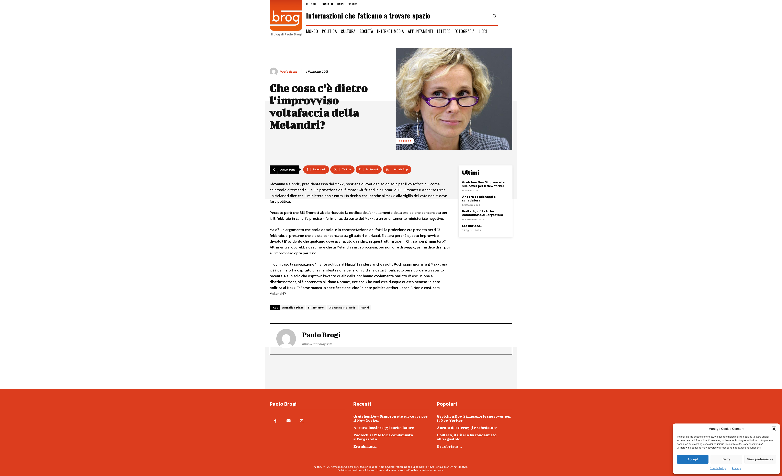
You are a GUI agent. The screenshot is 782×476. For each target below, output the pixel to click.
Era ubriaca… (472, 225)
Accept (692, 459)
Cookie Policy (718, 468)
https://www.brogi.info (317, 343)
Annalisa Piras (293, 307)
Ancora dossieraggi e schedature (479, 198)
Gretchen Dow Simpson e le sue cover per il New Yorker (483, 184)
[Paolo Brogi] (274, 72)
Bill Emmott (316, 307)
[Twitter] (301, 421)
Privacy (736, 468)
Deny (726, 459)
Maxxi (364, 307)
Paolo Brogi (288, 71)
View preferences (760, 459)
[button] (774, 429)
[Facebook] (275, 421)
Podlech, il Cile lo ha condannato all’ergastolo (482, 213)
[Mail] (288, 421)
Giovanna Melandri (343, 307)
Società (405, 141)
